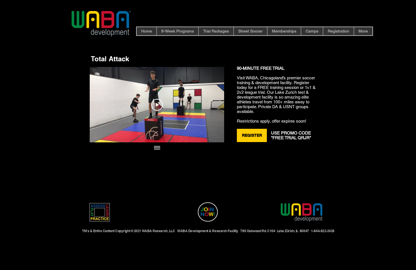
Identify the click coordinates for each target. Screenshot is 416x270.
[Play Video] (157, 105)
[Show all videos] (157, 148)
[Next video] (212, 105)
